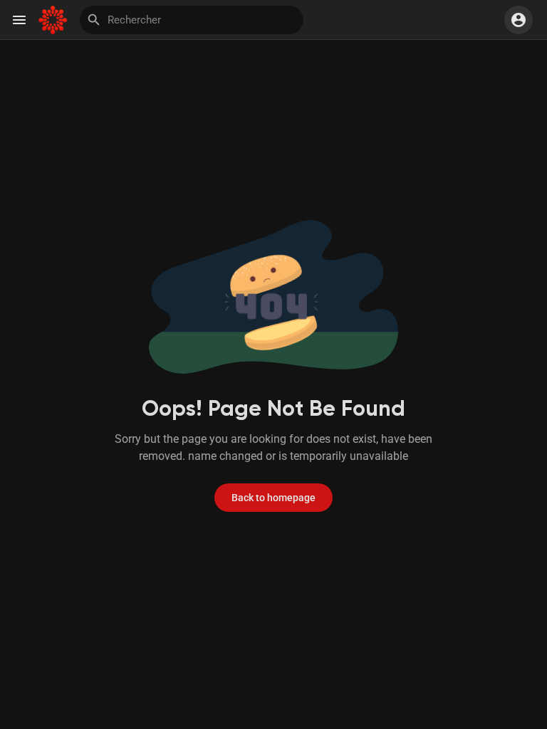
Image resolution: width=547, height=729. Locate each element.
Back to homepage (273, 497)
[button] (518, 20)
